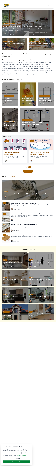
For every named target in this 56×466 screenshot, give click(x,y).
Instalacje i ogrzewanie (8, 41)
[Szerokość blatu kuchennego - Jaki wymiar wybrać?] (41, 278)
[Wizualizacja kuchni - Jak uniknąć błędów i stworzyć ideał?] (15, 278)
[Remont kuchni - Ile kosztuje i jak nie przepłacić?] (15, 295)
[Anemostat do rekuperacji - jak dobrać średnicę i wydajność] (46, 94)
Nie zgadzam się (16, 458)
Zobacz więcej (28, 171)
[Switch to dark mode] (51, 5)
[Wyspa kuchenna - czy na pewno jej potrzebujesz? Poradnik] (15, 260)
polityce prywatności (21, 455)
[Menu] (45, 5)
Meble (5, 191)
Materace (7, 141)
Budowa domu (6, 311)
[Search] (48, 5)
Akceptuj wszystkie (16, 461)
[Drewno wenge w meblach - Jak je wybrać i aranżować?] (41, 295)
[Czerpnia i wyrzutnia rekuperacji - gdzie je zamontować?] (10, 94)
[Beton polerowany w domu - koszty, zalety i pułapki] (28, 23)
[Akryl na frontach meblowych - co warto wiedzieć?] (10, 120)
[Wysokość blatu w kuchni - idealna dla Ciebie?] (41, 260)
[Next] (29, 167)
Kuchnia (4, 260)
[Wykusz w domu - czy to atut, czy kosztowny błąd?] (15, 312)
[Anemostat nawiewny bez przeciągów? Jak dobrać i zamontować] (37, 120)
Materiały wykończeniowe (9, 23)
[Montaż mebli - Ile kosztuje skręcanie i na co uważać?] (41, 312)
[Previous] (26, 167)
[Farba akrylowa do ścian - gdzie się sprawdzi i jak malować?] (28, 94)
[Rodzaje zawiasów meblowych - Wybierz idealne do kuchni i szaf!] (28, 190)
